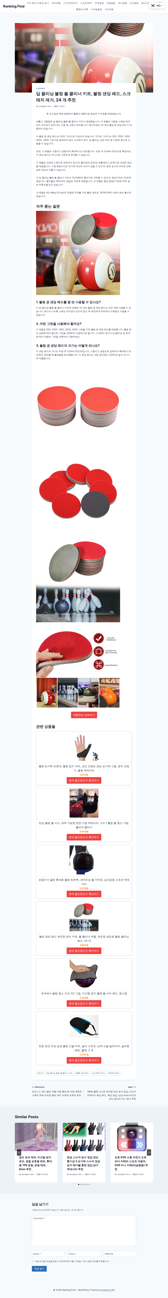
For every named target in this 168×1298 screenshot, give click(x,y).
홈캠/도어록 (82, 9)
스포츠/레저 (86, 3)
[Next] (149, 1152)
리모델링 (134, 3)
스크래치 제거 (98, 1073)
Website (109, 1254)
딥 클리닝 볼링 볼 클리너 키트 (59, 1073)
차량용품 (110, 3)
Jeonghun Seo (45, 106)
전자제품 (56, 3)
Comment (39, 1218)
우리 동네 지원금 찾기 (38, 3)
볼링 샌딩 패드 (82, 1073)
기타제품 (108, 9)
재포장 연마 (113, 1073)
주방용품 (99, 3)
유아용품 (122, 3)
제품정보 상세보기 (84, 715)
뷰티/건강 (146, 3)
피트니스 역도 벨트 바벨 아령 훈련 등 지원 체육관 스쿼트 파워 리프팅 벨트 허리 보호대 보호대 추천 (57, 1091)
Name (37, 1254)
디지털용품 (96, 9)
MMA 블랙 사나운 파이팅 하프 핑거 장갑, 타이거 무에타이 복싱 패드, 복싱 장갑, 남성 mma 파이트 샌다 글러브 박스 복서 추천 (111, 1093)
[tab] (78, 1184)
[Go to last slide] (19, 1152)
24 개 (40, 1073)
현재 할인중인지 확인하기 (84, 780)
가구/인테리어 (70, 3)
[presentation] (36, 1137)
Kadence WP (108, 1290)
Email (72, 1254)
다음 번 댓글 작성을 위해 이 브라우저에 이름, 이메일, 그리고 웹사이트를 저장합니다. (72, 1261)
